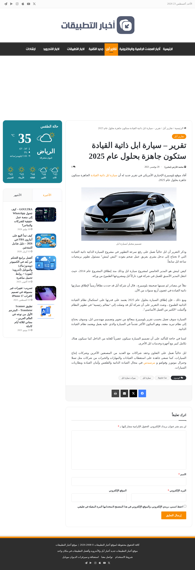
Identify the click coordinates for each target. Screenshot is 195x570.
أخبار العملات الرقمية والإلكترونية (139, 49)
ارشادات (31, 49)
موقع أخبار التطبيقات (66, 544)
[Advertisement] (97, 88)
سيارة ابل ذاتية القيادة (104, 175)
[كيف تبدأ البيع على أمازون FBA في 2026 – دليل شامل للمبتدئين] (45, 241)
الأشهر (18, 195)
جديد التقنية (96, 49)
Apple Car (162, 378)
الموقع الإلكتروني (118, 490)
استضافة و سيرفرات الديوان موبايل (80, 557)
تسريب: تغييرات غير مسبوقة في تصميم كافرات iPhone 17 (21, 292)
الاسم (182, 474)
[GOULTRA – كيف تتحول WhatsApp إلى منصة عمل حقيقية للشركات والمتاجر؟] (45, 214)
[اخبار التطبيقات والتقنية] (97, 25)
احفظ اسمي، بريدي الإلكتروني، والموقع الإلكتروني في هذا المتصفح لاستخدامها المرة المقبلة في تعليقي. (130, 506)
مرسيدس (149, 362)
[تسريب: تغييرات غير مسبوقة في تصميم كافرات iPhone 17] (45, 293)
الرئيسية (168, 49)
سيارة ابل (147, 378)
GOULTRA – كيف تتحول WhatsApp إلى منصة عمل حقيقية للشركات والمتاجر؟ (21, 217)
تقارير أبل (111, 49)
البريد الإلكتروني (177, 490)
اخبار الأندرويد (51, 49)
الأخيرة (47, 195)
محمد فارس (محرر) (174, 167)
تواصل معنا (107, 557)
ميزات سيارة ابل (128, 378)
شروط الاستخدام (124, 557)
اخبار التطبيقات (76, 49)
